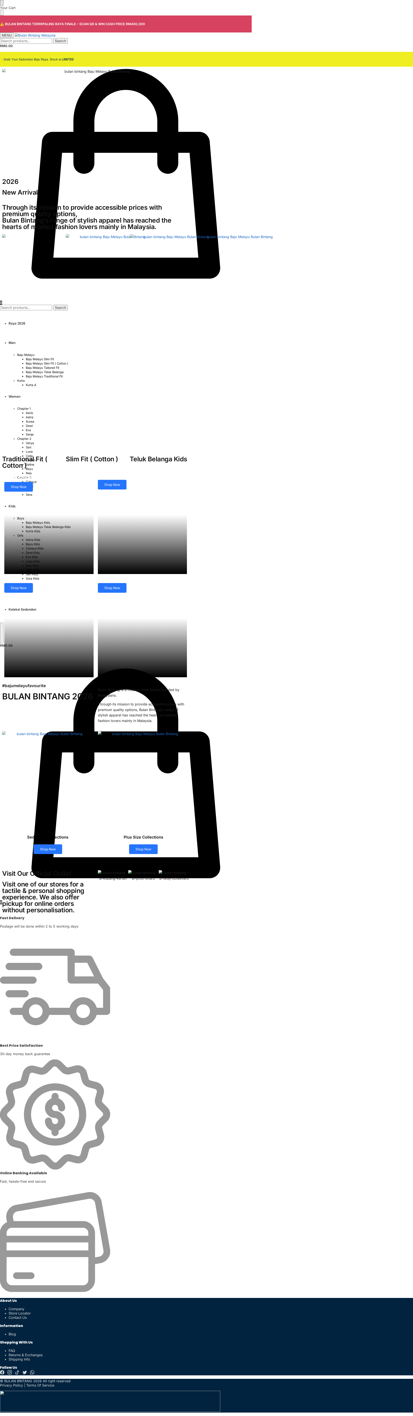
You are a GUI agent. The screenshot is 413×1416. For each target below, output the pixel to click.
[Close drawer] (1, 12)
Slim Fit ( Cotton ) (92, 459)
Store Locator (20, 1313)
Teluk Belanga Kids (158, 459)
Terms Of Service (40, 1385)
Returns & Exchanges (26, 1355)
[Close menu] (1, 3)
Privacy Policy (11, 1385)
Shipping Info (19, 1359)
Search (60, 41)
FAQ (12, 1350)
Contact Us (18, 1317)
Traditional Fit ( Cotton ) (24, 462)
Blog (12, 1334)
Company (16, 1309)
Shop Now (18, 487)
